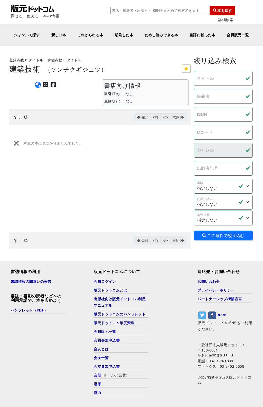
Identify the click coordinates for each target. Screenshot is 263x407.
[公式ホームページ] (38, 85)
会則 (97, 375)
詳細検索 (225, 20)
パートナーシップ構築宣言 (220, 299)
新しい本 (58, 35)
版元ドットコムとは (110, 290)
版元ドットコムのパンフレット (120, 314)
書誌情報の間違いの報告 (31, 281)
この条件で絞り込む (225, 235)
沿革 (97, 384)
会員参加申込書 (107, 340)
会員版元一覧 (238, 35)
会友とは (101, 349)
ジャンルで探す (27, 35)
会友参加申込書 (107, 366)
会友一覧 (101, 358)
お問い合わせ (209, 281)
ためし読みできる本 (161, 35)
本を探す (224, 10)
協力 (97, 393)
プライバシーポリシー (216, 290)
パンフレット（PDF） (29, 310)
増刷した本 (124, 35)
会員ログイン (105, 281)
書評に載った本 (202, 35)
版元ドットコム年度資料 (114, 323)
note (222, 314)
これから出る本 (91, 35)
